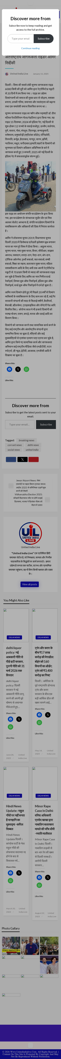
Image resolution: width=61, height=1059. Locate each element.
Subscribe (43, 38)
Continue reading (30, 48)
